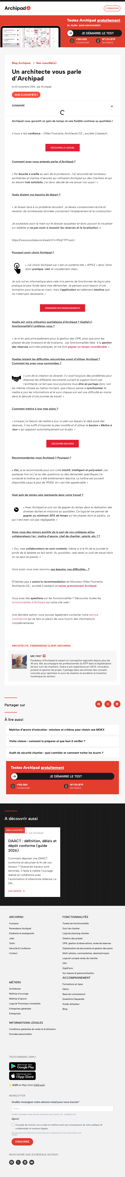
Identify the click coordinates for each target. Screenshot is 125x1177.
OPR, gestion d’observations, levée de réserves (86, 943)
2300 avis (39, 1085)
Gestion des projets (72, 938)
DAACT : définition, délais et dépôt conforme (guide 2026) (32, 846)
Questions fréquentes (73, 999)
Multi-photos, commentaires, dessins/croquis (85, 953)
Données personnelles (20, 1034)
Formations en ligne (72, 984)
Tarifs (12, 943)
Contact (13, 953)
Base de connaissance (73, 994)
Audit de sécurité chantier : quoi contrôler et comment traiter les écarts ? (56, 752)
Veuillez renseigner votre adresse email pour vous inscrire (45, 1102)
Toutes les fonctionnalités (75, 923)
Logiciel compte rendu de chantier (80, 958)
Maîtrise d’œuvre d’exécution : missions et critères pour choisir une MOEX (57, 729)
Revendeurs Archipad (20, 928)
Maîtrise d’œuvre (18, 998)
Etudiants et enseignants (21, 933)
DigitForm (67, 968)
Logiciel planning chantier (75, 933)
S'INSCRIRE (22, 1141)
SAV (64, 963)
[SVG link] (17, 8)
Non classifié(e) (46, 63)
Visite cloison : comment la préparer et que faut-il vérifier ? (47, 741)
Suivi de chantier (71, 928)
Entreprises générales (20, 1008)
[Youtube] (31, 1162)
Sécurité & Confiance (20, 948)
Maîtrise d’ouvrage (18, 993)
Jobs (11, 938)
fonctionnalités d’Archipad (28, 602)
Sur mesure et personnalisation (78, 973)
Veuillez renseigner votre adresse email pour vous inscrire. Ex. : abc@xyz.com (44, 1114)
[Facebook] (11, 1162)
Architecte (20, 645)
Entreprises (15, 1013)
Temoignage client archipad (50, 645)
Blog (64, 1009)
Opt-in (15, 1119)
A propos (14, 923)
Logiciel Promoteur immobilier (25, 1003)
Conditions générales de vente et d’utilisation (32, 1029)
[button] (112, 106)
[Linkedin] (44, 655)
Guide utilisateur (70, 1004)
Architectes (15, 988)
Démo (65, 989)
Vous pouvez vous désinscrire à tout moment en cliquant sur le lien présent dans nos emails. (46, 1134)
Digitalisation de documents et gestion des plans (87, 948)
